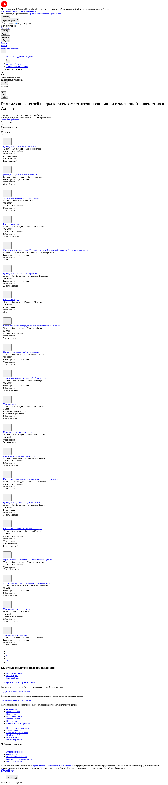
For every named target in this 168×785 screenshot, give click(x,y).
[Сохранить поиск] (3, 93)
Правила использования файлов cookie (46, 14)
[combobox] (13, 77)
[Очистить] (4, 83)
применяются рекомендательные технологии (53, 766)
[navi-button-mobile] (3, 51)
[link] (5, 37)
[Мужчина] (7, 141)
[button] (4, 43)
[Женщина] (7, 321)
